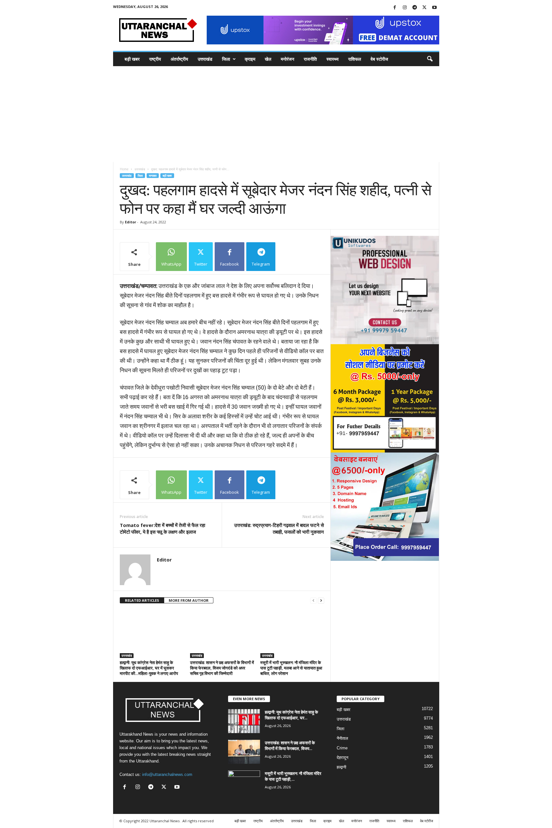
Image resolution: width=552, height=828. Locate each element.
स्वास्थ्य (332, 59)
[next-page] (321, 600)
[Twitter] (424, 7)
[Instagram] (405, 7)
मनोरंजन (287, 59)
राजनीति (310, 59)
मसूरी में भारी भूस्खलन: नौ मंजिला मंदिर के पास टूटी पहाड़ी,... (293, 776)
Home (124, 169)
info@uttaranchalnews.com (167, 774)
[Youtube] (434, 7)
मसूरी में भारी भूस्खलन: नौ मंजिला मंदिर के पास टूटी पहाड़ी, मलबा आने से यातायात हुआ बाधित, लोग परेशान (291, 668)
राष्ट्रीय (155, 59)
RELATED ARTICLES (142, 600)
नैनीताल (342, 738)
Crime (342, 748)
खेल (268, 59)
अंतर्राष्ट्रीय (179, 59)
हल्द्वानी (341, 767)
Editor (130, 222)
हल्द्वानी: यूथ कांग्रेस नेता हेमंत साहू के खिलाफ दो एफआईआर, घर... (291, 715)
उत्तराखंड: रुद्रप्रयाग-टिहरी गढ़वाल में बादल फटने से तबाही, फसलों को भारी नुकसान (279, 528)
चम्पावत (153, 176)
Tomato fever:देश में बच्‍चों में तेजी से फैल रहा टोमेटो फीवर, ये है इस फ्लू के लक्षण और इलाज (162, 528)
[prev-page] (313, 600)
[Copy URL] (291, 256)
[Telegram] (414, 7)
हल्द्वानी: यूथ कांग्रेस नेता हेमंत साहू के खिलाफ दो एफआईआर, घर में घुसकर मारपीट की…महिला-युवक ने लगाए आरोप (149, 668)
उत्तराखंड (205, 59)
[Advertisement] (276, 114)
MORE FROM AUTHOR (189, 600)
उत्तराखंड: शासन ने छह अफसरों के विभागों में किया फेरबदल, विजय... (290, 745)
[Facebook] (395, 7)
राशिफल (354, 59)
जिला (226, 59)
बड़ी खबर (132, 59)
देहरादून (342, 757)
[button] (430, 59)
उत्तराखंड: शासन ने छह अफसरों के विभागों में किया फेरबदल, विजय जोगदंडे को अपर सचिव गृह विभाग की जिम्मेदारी (222, 668)
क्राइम (250, 59)
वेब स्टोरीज (379, 59)
